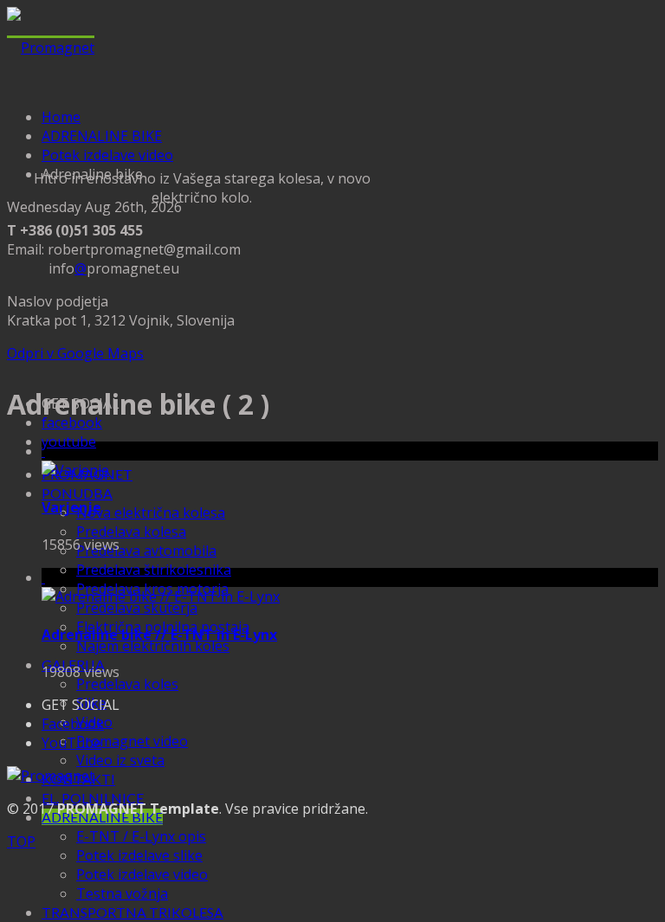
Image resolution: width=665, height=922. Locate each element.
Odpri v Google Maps (75, 353)
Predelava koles (127, 683)
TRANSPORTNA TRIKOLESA (132, 912)
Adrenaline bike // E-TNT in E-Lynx (159, 634)
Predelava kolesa (131, 531)
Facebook (73, 723)
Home (61, 116)
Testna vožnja (122, 893)
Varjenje (71, 507)
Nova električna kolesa (150, 512)
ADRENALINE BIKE (102, 135)
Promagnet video (132, 741)
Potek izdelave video (142, 874)
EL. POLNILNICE (93, 798)
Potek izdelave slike (139, 855)
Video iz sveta (120, 760)
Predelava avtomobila (146, 550)
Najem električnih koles (152, 645)
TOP (21, 841)
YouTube (71, 742)
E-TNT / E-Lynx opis (141, 836)
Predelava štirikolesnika (153, 569)
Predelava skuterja (136, 607)
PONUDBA (77, 493)
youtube (69, 441)
